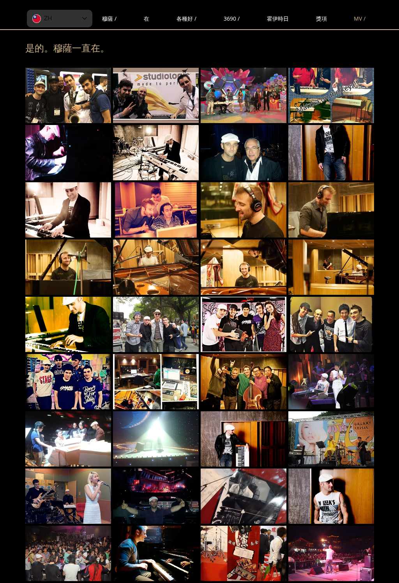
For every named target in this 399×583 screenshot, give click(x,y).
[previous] (39, 328)
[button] (68, 95)
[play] (357, 574)
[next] (359, 328)
